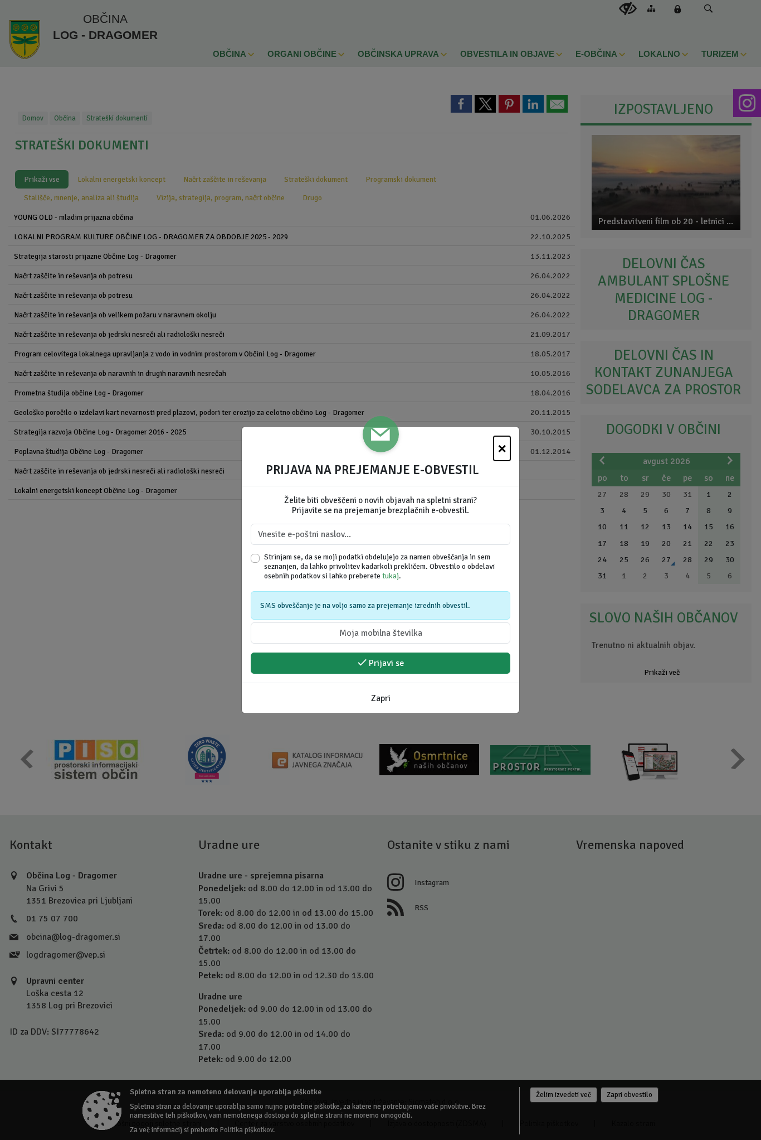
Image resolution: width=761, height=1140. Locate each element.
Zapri (381, 698)
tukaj (390, 576)
